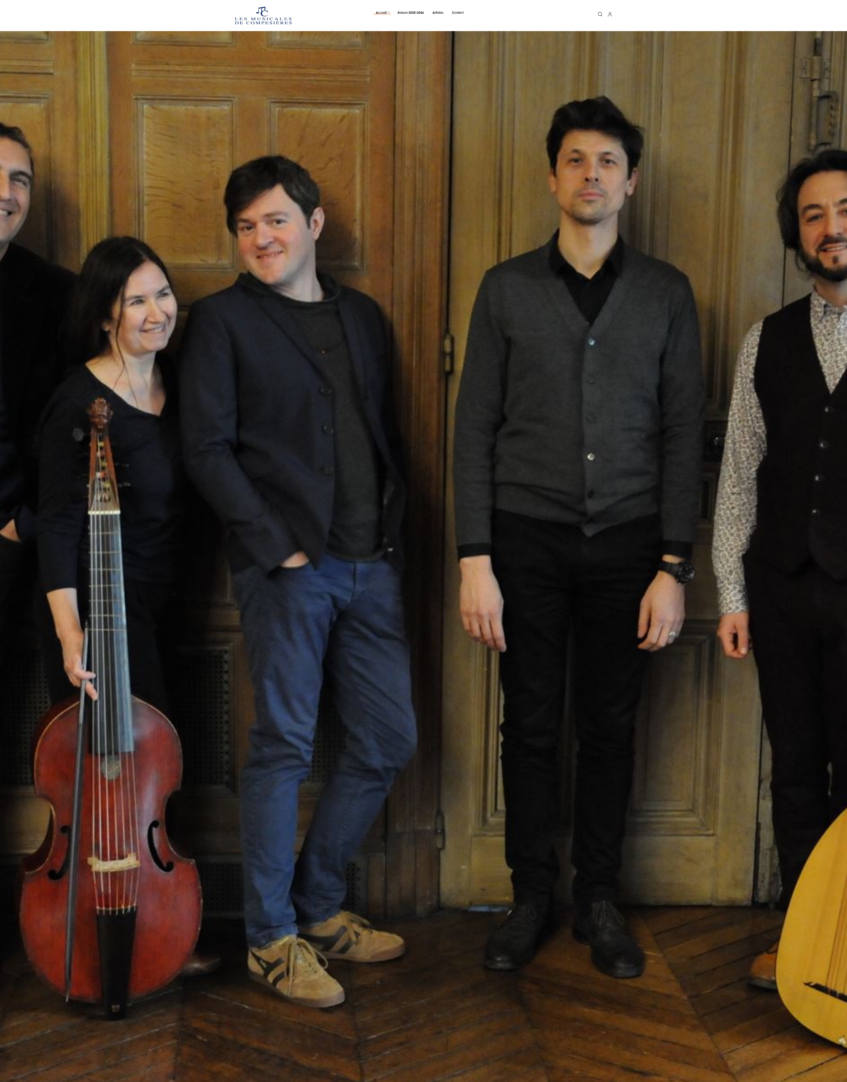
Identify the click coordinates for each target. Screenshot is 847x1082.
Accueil (381, 12)
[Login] (610, 15)
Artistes (438, 12)
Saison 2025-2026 (410, 12)
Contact (458, 12)
